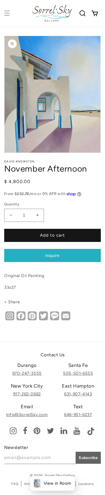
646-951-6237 (78, 414)
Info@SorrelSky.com (27, 414)
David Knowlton (19, 161)
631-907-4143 (78, 394)
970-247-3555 (27, 373)
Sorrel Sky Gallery (60, 475)
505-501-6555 (78, 373)
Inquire (52, 255)
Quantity (11, 204)
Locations (86, 484)
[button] (7, 13)
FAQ (14, 484)
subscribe (88, 457)
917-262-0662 (27, 394)
